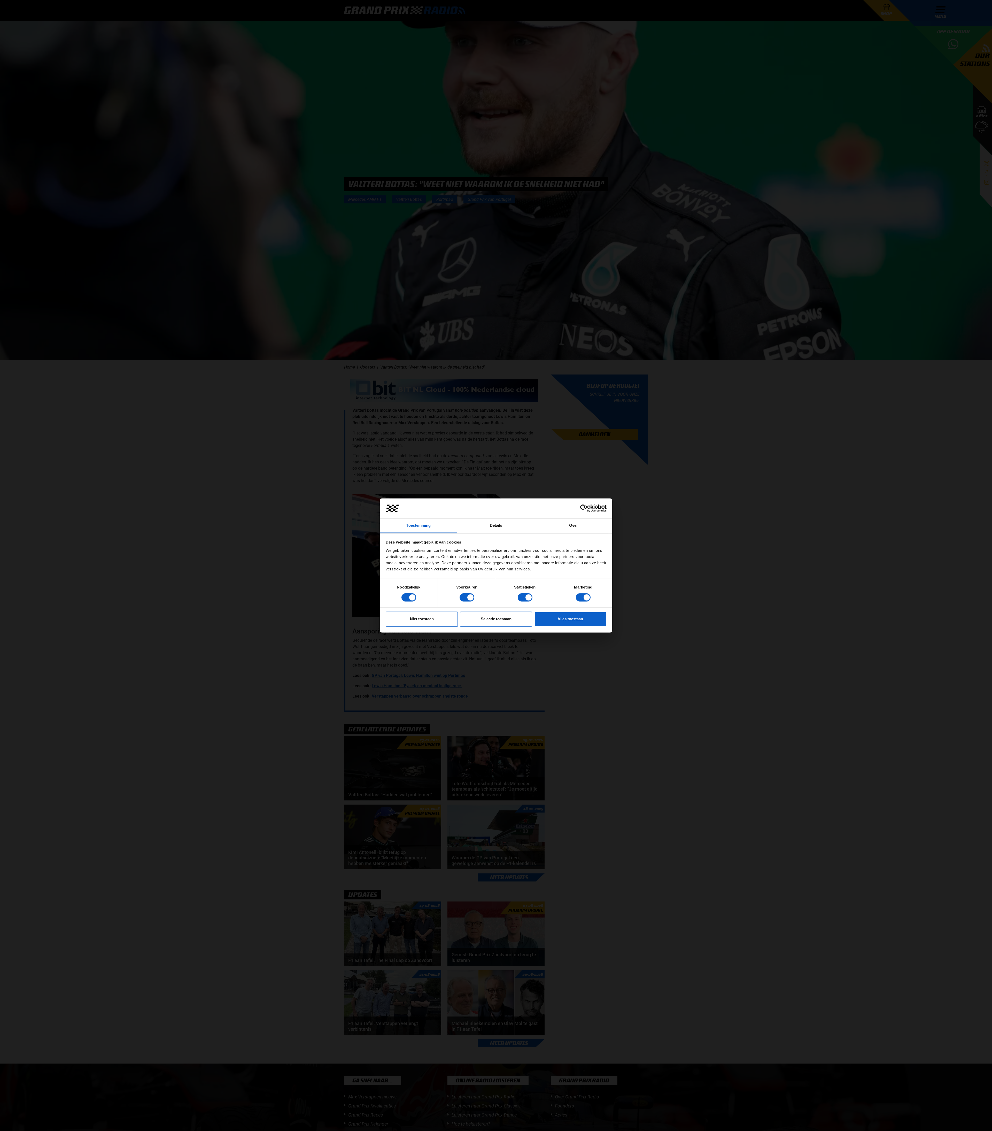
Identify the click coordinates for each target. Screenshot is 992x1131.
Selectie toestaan (496, 619)
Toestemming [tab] (418, 525)
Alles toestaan (570, 619)
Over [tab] (573, 525)
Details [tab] (496, 525)
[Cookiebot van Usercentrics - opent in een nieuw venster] (584, 508)
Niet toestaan (422, 619)
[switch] (467, 597)
